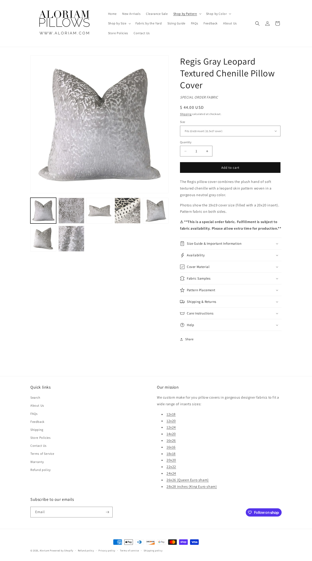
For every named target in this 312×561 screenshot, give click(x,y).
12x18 (171, 414)
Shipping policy (153, 550)
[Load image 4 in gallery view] (127, 210)
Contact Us (38, 446)
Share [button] (189, 339)
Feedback (37, 422)
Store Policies (40, 438)
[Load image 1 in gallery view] (43, 210)
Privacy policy (106, 550)
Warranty (37, 462)
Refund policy (40, 470)
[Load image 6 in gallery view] (43, 239)
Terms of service (129, 550)
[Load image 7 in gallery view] (71, 239)
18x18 (171, 453)
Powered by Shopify (61, 550)
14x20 (171, 433)
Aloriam (44, 550)
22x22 (171, 466)
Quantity (185, 142)
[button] (187, 13)
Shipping (186, 114)
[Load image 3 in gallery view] (99, 210)
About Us (37, 405)
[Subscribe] (107, 512)
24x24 (171, 473)
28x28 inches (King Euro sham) (192, 486)
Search (35, 397)
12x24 (171, 427)
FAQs (33, 414)
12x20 (171, 420)
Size (182, 122)
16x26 (171, 440)
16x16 (171, 447)
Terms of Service (42, 454)
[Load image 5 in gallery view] (156, 210)
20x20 (171, 460)
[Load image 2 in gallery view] (71, 210)
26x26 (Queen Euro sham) (188, 480)
